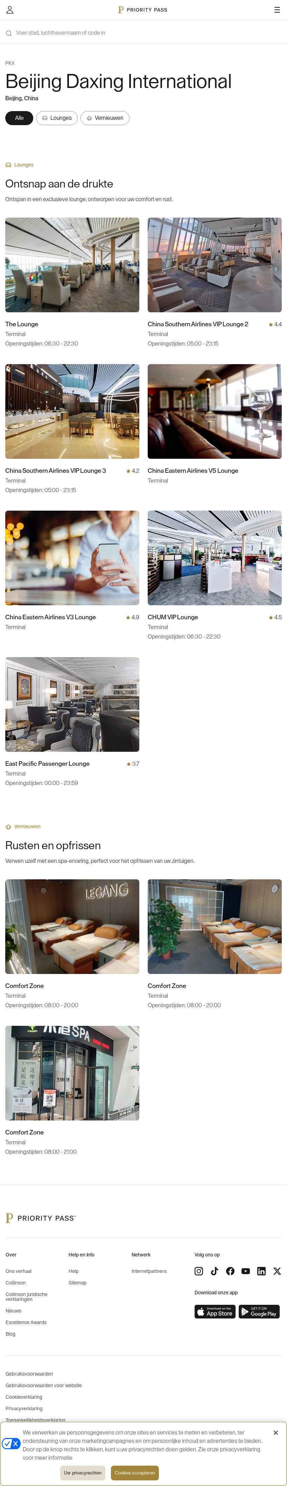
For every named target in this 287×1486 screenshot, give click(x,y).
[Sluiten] (276, 1432)
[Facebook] (230, 1271)
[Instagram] (199, 1271)
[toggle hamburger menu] (277, 10)
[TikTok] (214, 1271)
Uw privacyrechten (83, 1473)
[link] (215, 1312)
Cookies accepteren (135, 1473)
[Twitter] (277, 1271)
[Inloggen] (10, 10)
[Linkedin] (261, 1271)
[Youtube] (245, 1271)
